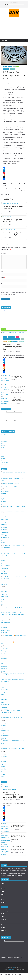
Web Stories (3, 436)
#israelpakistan (4, 568)
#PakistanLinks (4, 700)
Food (2, 447)
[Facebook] (14, 167)
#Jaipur (2, 694)
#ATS (2, 687)
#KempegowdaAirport (5, 736)
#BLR (2, 732)
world (10, 83)
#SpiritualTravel (4, 628)
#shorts (2, 534)
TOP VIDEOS (4, 464)
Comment (4, 253)
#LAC (2, 496)
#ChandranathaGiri (5, 619)
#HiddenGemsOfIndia (5, 622)
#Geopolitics (4, 493)
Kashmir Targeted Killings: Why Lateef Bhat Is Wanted (12, 511)
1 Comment (18, 351)
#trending (3, 661)
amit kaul (12, 81)
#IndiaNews (3, 692)
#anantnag (3, 516)
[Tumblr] (14, 177)
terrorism (3, 544)
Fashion (3, 443)
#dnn (2, 563)
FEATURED (9, 66)
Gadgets (3, 451)
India (2, 504)
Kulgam (3, 542)
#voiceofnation (4, 573)
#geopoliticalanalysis (5, 565)
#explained (3, 761)
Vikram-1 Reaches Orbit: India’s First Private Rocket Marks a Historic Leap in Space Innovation (18, 827)
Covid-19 (5, 83)
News (18, 66)
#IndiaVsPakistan (5, 655)
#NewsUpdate (4, 699)
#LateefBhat (3, 529)
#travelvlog (3, 738)
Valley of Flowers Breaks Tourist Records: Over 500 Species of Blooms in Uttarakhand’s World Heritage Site (18, 400)
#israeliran (3, 769)
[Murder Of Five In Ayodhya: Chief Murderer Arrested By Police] (8, 229)
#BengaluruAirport (5, 730)
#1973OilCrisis (4, 754)
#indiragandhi (4, 767)
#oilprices (3, 774)
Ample (2, 916)
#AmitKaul (3, 686)
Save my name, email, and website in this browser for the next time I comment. (13, 293)
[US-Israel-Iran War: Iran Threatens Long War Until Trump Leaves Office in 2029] (14, 785)
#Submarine (3, 602)
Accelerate (3, 922)
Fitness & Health (11, 336)
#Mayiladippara (4, 627)
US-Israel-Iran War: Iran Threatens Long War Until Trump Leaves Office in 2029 (13, 794)
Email (3, 277)
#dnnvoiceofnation (5, 491)
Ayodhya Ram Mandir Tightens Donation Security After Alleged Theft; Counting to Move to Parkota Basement (18, 837)
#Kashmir (3, 521)
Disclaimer (3, 913)
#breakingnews (4, 561)
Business (4, 66)
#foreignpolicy (4, 763)
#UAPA (2, 705)
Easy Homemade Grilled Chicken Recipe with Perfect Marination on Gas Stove (18, 378)
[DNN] (3, 40)
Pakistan (3, 671)
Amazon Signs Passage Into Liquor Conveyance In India (13, 189)
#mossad (3, 570)
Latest (14, 66)
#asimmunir (3, 560)
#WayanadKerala (4, 633)
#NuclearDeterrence (5, 596)
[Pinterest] (14, 173)
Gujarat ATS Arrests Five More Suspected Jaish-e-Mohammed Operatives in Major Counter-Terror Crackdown (17, 848)
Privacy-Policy (4, 911)
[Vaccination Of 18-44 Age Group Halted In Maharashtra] (7, 216)
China (2, 503)
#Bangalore (3, 728)
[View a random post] (25, 40)
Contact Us (3, 434)
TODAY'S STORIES (6, 68)
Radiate (3, 924)
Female (3, 445)
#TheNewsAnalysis (5, 499)
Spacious (3, 919)
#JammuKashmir (4, 519)
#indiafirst (3, 766)
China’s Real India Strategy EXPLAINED (9, 486)
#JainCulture (4, 624)
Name (3, 271)
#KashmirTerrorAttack (5, 525)
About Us (3, 449)
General (3, 454)
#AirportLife (3, 723)
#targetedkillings (4, 535)
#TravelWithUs (4, 632)
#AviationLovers (4, 727)
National (4, 341)
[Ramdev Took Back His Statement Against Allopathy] (9, 203)
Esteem (3, 927)
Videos (2, 883)
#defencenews (4, 589)
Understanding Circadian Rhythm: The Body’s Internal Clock (13, 346)
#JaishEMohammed (5, 696)
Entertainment (4, 441)
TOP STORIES (13, 68)
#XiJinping (3, 501)
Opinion (3, 458)
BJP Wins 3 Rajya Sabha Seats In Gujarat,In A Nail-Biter (15, 184)
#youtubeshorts (4, 539)
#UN (2, 663)
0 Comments (22, 81)
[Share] (14, 179)
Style (2, 460)
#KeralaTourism (4, 625)
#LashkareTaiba (4, 527)
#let (2, 530)
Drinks (2, 439)
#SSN (2, 601)
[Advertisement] (14, 29)
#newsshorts (4, 697)
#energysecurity (4, 759)
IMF (8, 83)
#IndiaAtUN (3, 653)
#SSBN (2, 599)
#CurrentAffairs (4, 756)
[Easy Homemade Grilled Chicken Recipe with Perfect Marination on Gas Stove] (5, 379)
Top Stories (4, 885)
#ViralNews (3, 664)
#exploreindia (4, 733)
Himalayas (3, 930)
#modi (2, 498)
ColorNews (3, 932)
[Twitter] (14, 169)
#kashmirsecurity (4, 524)
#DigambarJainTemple (6, 620)
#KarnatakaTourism (5, 735)
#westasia (3, 777)
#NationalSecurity (5, 532)
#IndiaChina (3, 494)
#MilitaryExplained (5, 594)
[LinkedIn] (14, 171)
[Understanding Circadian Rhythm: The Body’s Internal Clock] (14, 333)
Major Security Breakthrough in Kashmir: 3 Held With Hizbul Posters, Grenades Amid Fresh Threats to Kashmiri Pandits (18, 388)
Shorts (13, 789)
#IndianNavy (4, 592)
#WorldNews (4, 575)
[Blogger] (14, 175)
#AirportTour (3, 725)
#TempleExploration (5, 630)
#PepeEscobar (4, 571)
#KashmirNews (4, 522)
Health (17, 336)
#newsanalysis (4, 658)
